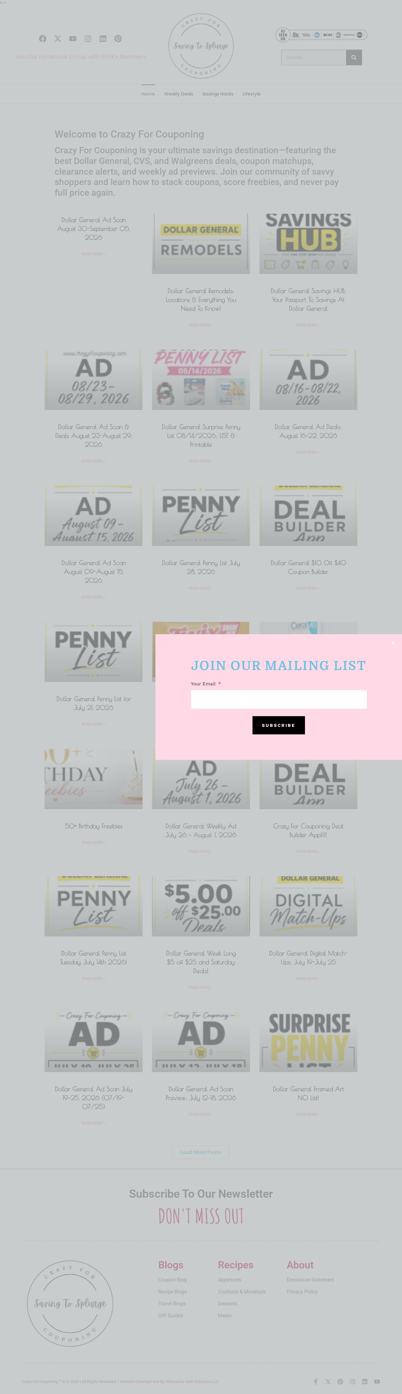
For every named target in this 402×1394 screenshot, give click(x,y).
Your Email (204, 684)
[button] (393, 642)
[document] (201, 697)
